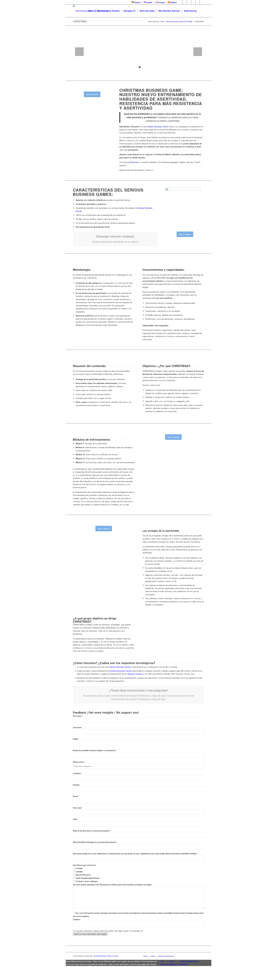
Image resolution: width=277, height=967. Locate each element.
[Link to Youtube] (189, 2)
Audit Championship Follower (88, 878)
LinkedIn (79, 871)
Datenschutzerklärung (189, 961)
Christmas (134, 162)
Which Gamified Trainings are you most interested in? (95, 842)
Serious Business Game (158, 126)
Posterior (197, 51)
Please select (79, 762)
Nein (172, 961)
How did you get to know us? (84, 865)
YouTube (79, 868)
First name (78, 716)
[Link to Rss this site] (197, 2)
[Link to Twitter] (185, 2)
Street (76, 796)
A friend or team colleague (86, 881)
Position (76, 785)
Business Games (135, 673)
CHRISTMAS (80, 21)
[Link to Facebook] (180, 2)
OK (162, 961)
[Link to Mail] (202, 2)
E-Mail (76, 739)
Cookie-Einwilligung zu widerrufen (174, 964)
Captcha (77, 919)
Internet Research (83, 875)
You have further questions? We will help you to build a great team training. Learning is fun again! (112, 884)
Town (75, 819)
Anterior (79, 51)
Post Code (78, 808)
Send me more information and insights (90, 934)
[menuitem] (136, 2)
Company (77, 773)
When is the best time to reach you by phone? (91, 831)
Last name (78, 727)
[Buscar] (201, 10)
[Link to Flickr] (193, 2)
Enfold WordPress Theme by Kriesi (106, 956)
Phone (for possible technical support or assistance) (95, 750)
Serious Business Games (120, 666)
